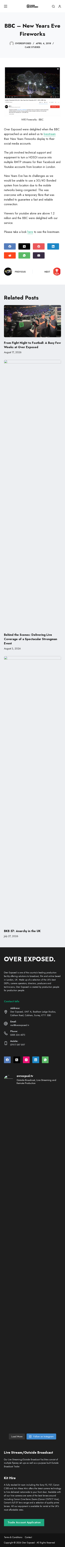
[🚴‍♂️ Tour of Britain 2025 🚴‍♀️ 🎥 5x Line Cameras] (18, 1147)
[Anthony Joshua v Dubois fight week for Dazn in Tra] (18, 1395)
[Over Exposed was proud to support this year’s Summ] (47, 1201)
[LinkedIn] (53, 246)
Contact (28, 1537)
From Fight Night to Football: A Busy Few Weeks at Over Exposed (32, 345)
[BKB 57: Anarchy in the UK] (32, 790)
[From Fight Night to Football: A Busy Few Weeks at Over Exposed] (32, 321)
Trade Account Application (24, 1522)
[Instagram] (26, 1059)
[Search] (53, 6)
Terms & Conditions (13, 1537)
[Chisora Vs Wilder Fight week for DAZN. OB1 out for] (18, 1112)
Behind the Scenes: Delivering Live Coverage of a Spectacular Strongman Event (30, 639)
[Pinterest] (39, 246)
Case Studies (32, 47)
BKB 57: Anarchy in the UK (22, 931)
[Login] (59, 6)
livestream (50, 134)
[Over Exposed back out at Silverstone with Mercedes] (47, 1108)
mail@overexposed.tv (19, 1025)
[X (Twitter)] (24, 246)
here (30, 232)
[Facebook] (10, 246)
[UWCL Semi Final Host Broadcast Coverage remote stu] (47, 1279)
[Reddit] (10, 255)
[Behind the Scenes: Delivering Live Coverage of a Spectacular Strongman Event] (32, 494)
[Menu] (5, 6)
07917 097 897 (17, 1044)
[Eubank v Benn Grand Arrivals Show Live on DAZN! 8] (18, 1314)
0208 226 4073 (17, 1035)
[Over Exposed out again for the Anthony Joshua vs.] (47, 1402)
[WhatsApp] (24, 255)
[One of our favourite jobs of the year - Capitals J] (47, 1332)
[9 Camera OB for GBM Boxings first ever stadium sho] (18, 1274)
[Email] (39, 255)
